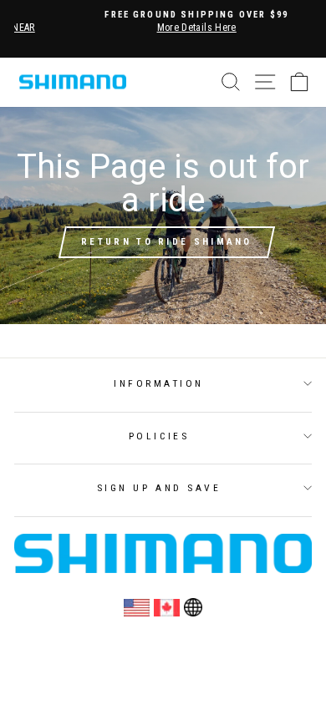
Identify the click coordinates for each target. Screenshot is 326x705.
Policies (159, 436)
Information (159, 383)
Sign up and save (159, 488)
